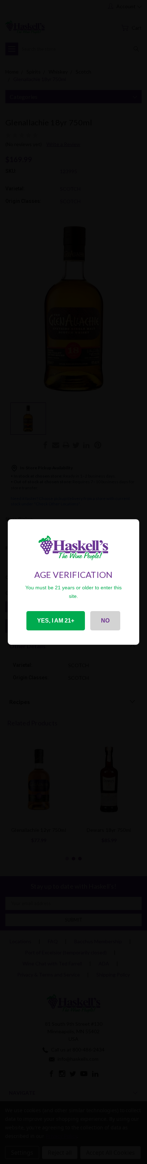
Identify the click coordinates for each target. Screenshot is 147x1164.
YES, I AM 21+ (55, 621)
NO (105, 621)
